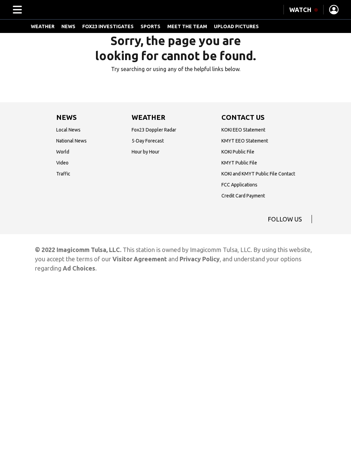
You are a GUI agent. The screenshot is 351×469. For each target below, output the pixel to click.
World (62, 152)
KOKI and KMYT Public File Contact (258, 173)
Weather (43, 26)
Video (62, 162)
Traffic (63, 173)
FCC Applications (239, 184)
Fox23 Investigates (108, 26)
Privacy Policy (200, 258)
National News (71, 141)
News (68, 26)
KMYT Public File (239, 162)
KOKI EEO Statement (243, 130)
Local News (68, 130)
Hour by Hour (145, 152)
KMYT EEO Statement (244, 141)
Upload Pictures (236, 26)
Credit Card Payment (243, 195)
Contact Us (243, 117)
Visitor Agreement (139, 258)
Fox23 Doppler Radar (154, 130)
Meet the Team (187, 26)
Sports (150, 26)
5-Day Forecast (148, 141)
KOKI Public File (237, 152)
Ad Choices (79, 268)
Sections (16, 9)
